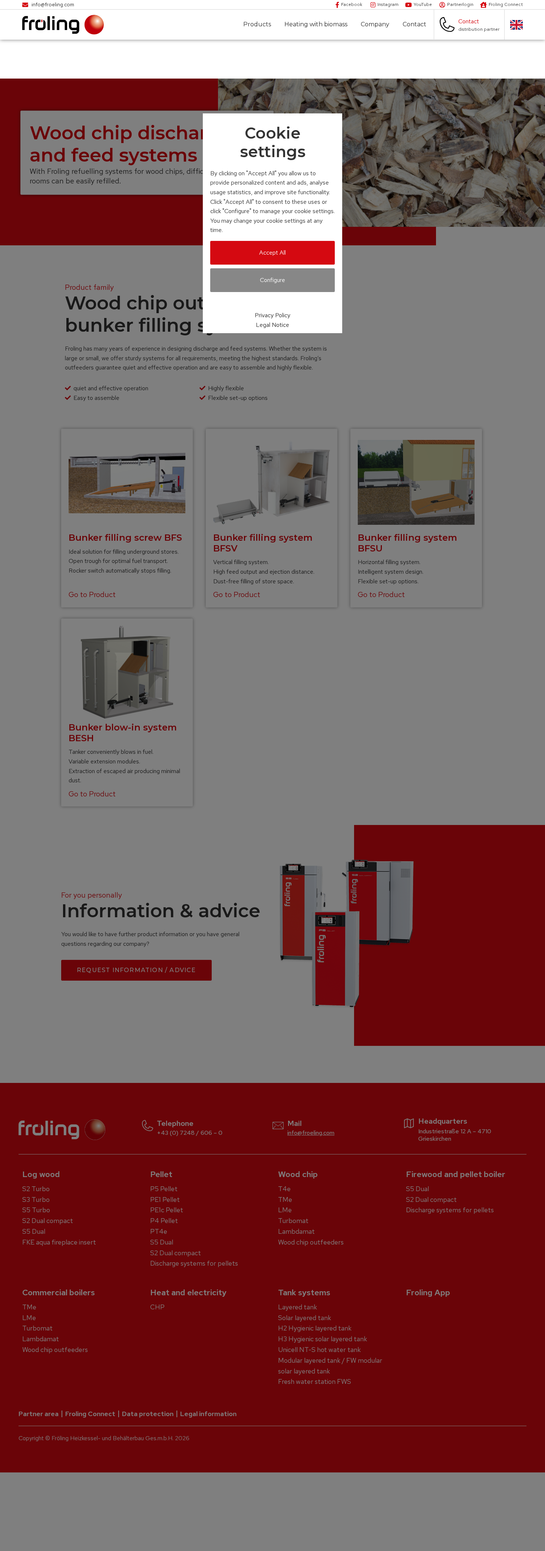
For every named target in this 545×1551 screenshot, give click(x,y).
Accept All (272, 252)
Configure (272, 280)
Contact (414, 24)
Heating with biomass (315, 24)
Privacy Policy (272, 315)
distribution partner (478, 29)
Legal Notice (272, 325)
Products (257, 24)
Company (375, 24)
